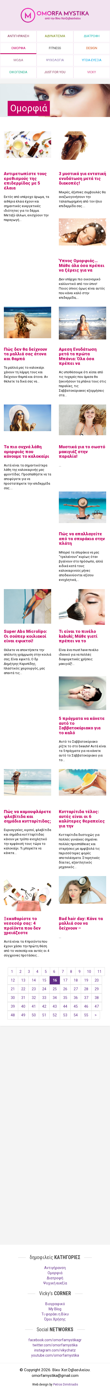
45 (76, 1006)
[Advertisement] (55, 1069)
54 (76, 1015)
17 (65, 980)
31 (23, 998)
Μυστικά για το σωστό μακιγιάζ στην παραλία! (82, 451)
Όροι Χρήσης (55, 1319)
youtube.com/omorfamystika (55, 1355)
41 (34, 1006)
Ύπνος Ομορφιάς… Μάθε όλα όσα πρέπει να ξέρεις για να (81, 265)
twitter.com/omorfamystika (55, 1345)
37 (86, 998)
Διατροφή (55, 1278)
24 (44, 989)
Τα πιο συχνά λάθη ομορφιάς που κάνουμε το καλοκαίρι (26, 451)
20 (97, 980)
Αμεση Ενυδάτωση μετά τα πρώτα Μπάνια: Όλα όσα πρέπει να (78, 356)
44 (65, 1006)
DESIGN (91, 48)
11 (99, 972)
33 (44, 998)
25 (55, 989)
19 (86, 980)
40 (23, 1006)
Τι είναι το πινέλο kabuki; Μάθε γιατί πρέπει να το (78, 636)
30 (13, 998)
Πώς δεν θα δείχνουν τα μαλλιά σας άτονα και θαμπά (25, 354)
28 (86, 989)
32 (34, 998)
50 (34, 1015)
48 (13, 1015)
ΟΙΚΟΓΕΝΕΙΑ (18, 72)
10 (89, 972)
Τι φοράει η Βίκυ (55, 1314)
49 (23, 1015)
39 (13, 1006)
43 (55, 1006)
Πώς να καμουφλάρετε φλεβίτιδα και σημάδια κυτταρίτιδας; (27, 816)
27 (76, 989)
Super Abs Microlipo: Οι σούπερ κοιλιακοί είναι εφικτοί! (25, 636)
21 (13, 989)
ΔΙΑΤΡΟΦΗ (92, 36)
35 (65, 998)
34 (55, 998)
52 (55, 1015)
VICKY (91, 72)
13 (23, 980)
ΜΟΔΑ (18, 60)
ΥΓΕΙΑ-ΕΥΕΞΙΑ (92, 60)
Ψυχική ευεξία (55, 1283)
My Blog (55, 1309)
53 (65, 1015)
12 (13, 980)
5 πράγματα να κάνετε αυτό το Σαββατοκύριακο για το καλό (82, 725)
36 (76, 998)
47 (97, 1006)
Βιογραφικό (55, 1304)
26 (65, 989)
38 (97, 998)
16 (55, 980)
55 (86, 1015)
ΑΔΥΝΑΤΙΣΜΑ (55, 36)
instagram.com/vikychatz (55, 1350)
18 (76, 980)
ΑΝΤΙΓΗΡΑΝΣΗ (18, 36)
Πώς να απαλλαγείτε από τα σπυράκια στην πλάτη (82, 538)
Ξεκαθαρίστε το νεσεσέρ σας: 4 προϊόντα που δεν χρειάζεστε (22, 925)
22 (23, 989)
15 (44, 980)
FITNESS (55, 48)
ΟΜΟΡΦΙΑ (18, 48)
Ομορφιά (55, 1273)
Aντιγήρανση (55, 1268)
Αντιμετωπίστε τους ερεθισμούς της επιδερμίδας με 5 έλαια (25, 180)
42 (44, 1006)
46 (86, 1006)
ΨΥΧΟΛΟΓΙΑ (55, 60)
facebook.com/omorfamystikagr (55, 1340)
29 (97, 989)
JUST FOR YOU (54, 72)
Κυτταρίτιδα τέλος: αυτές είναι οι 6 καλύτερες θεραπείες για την (82, 818)
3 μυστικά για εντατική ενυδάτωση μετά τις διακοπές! (82, 178)
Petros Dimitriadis (65, 1384)
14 (34, 980)
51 (44, 1015)
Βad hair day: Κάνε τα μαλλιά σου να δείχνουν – (81, 923)
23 (34, 989)
